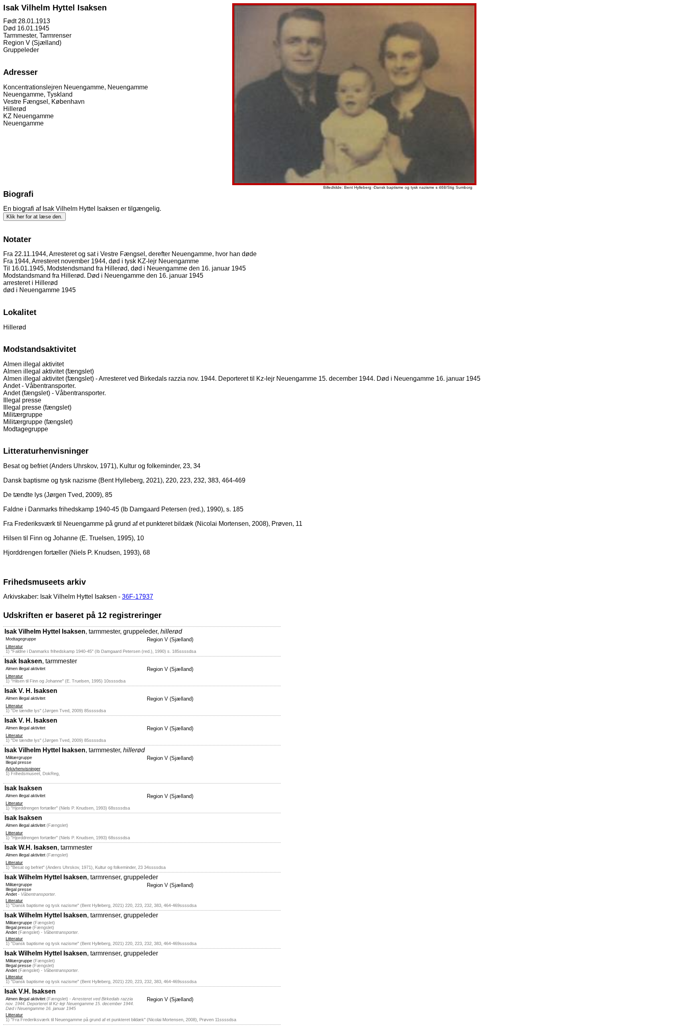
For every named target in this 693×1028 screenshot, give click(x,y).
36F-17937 (137, 596)
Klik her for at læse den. (34, 217)
